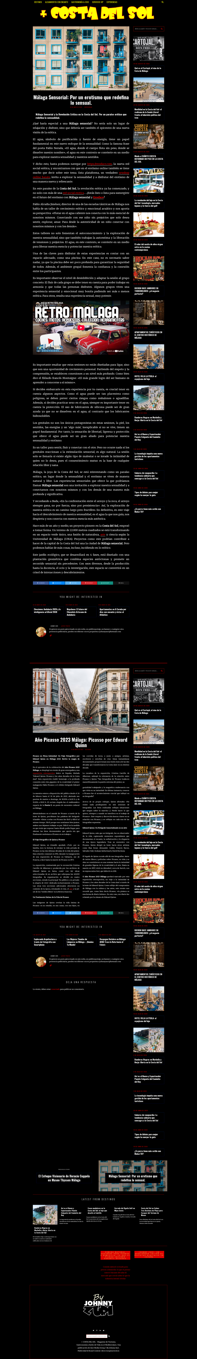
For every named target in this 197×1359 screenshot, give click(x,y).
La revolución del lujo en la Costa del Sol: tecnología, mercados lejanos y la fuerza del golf (149, 203)
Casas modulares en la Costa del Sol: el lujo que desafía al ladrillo (97, 1210)
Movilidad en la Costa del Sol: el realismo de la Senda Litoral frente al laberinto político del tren (148, 113)
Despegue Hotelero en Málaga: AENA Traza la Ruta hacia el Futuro (113, 941)
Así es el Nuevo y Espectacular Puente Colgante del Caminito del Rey (148, 436)
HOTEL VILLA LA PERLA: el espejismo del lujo (145, 377)
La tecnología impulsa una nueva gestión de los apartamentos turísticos (149, 456)
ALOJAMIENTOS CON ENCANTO (56, 2)
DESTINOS (38, 2)
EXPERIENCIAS (112, 2)
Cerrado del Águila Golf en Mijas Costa (124, 1209)
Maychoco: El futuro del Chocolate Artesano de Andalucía (77, 612)
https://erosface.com (99, 164)
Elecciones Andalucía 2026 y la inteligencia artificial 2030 (47, 611)
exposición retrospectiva (44, 773)
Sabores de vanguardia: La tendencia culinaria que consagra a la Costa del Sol (146, 475)
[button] (161, 28)
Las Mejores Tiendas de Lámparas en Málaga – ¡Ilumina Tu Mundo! (80, 941)
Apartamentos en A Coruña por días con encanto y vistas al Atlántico (113, 612)
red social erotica (73, 193)
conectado (55, 989)
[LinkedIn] (100, 1330)
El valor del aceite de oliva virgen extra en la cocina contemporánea (149, 247)
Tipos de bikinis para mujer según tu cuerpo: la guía (146, 494)
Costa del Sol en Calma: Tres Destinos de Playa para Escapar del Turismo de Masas (152, 1212)
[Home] (103, 1330)
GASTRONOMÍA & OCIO (80, 2)
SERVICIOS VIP (97, 2)
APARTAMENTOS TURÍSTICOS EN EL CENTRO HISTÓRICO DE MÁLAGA (148, 335)
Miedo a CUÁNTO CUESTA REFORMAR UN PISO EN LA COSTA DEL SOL (149, 158)
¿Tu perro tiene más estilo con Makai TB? (148, 510)
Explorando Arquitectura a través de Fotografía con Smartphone (45, 941)
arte (102, 534)
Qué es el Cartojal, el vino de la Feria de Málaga (148, 69)
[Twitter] (93, 1330)
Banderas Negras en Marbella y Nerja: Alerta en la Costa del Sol (148, 419)
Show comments (81, 646)
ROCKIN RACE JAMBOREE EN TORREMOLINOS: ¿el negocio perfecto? (147, 291)
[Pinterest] (96, 1330)
